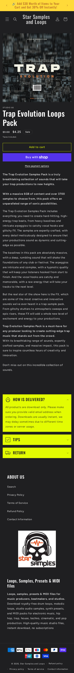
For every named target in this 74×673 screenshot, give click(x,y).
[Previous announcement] (7, 5)
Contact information (58, 669)
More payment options (37, 166)
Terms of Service (17, 503)
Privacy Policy (15, 494)
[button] (7, 19)
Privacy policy (17, 669)
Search (11, 486)
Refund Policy (15, 511)
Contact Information (19, 519)
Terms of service (36, 669)
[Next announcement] (67, 5)
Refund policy (56, 663)
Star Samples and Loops (32, 664)
